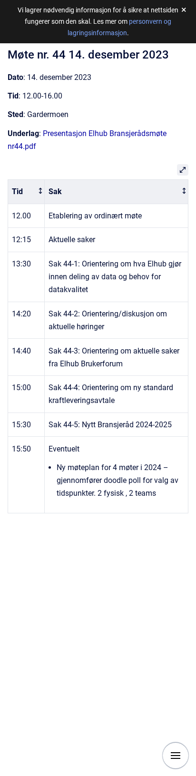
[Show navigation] (175, 755)
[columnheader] (26, 191)
